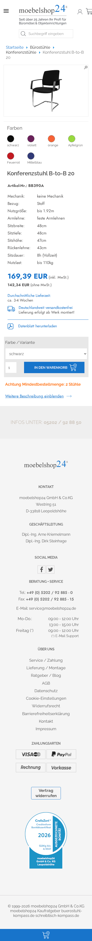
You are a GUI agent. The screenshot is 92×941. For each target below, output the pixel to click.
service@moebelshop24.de (52, 608)
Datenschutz (46, 690)
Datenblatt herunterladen (37, 326)
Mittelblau (34, 162)
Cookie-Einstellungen (46, 698)
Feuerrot (13, 162)
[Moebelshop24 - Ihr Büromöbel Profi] (44, 14)
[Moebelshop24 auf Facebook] (42, 569)
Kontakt (46, 721)
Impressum (46, 728)
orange (53, 145)
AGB (46, 683)
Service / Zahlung (46, 660)
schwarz (13, 145)
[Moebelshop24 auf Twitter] (50, 569)
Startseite (17, 47)
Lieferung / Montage (46, 667)
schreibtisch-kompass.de (57, 915)
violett (31, 145)
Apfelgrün (75, 145)
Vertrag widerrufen (46, 793)
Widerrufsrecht (46, 706)
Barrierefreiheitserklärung (46, 713)
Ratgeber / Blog (46, 675)
